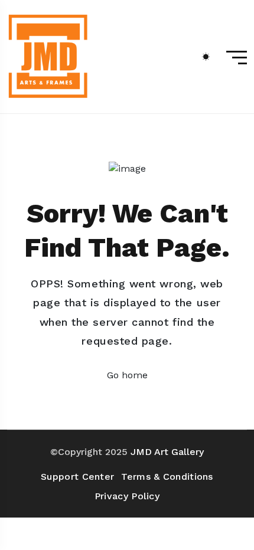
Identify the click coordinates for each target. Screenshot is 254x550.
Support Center (77, 476)
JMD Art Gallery (167, 451)
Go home (127, 375)
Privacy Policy (127, 496)
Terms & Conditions (167, 476)
